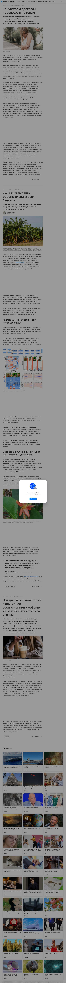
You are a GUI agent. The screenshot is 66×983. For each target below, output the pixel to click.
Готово (33, 498)
